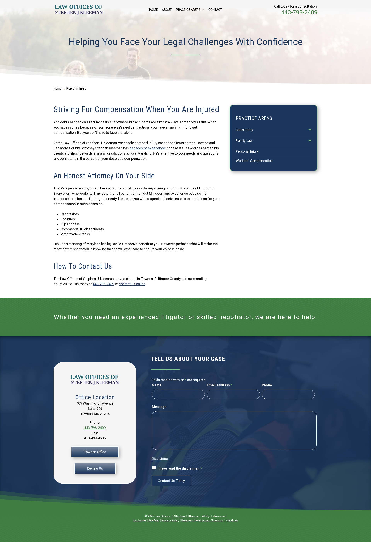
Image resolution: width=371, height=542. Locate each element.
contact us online (132, 284)
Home (153, 10)
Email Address (219, 385)
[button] (367, 514)
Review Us (95, 468)
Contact (215, 10)
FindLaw (233, 520)
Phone (267, 385)
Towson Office (95, 452)
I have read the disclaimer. (180, 468)
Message (159, 407)
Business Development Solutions (202, 520)
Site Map (153, 520)
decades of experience (147, 148)
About (167, 10)
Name (156, 385)
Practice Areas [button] (188, 10)
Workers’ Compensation (254, 161)
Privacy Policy (170, 520)
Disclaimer (160, 459)
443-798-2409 (299, 12)
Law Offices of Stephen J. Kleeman (177, 516)
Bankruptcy (244, 130)
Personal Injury (247, 151)
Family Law (244, 141)
